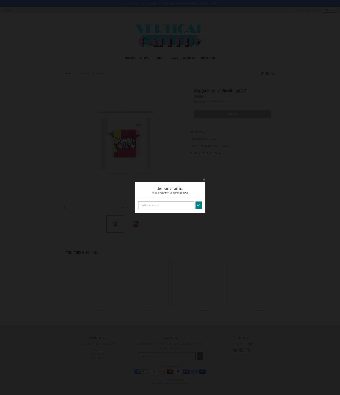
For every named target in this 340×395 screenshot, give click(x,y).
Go (198, 205)
